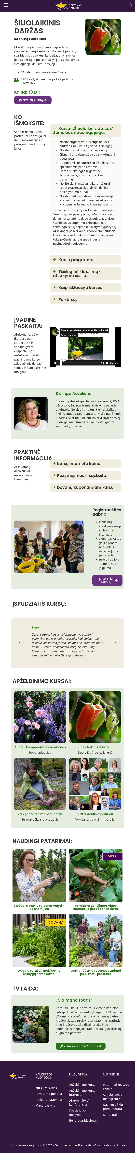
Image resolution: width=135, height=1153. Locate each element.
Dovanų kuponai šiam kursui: (86, 487)
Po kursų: (67, 299)
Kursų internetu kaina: (79, 463)
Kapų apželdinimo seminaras (40, 814)
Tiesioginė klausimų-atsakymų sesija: (77, 273)
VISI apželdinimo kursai (95, 814)
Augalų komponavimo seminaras (40, 747)
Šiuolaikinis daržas (95, 747)
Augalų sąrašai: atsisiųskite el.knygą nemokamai (39, 972)
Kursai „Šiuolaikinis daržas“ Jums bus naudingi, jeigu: (83, 130)
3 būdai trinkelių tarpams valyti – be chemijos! (39, 907)
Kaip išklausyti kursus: (80, 287)
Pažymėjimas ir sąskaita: (82, 475)
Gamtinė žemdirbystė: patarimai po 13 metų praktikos (96, 972)
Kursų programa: (75, 260)
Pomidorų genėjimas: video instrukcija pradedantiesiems (96, 907)
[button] (85, 130)
